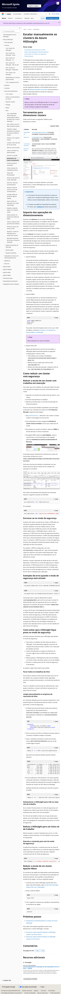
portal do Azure (33, 415)
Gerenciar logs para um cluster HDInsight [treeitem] (13, 179)
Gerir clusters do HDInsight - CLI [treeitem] (10, 59)
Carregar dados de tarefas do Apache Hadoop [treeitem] (12, 196)
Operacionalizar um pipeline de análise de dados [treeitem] (13, 217)
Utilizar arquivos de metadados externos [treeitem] (12, 169)
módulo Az (40, 207)
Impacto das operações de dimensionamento (36, 52)
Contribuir (43, 990)
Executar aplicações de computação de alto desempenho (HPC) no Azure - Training (41, 967)
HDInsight (36, 29)
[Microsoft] (3, 14)
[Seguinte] (46, 14)
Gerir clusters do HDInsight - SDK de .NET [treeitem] (12, 64)
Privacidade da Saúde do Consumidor (11, 993)
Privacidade (51, 990)
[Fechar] (19, 28)
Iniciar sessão (55, 14)
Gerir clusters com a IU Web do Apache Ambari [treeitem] (13, 125)
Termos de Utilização (29, 993)
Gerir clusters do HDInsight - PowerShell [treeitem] (12, 68)
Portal (42, 18)
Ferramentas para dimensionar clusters (35, 50)
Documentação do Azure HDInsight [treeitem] (9, 35)
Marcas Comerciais (42, 993)
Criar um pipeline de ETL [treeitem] (12, 82)
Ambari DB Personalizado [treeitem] (10, 174)
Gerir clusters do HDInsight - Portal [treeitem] (10, 54)
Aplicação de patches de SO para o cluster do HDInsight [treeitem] (13, 240)
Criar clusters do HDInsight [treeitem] (10, 49)
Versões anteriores (27, 990)
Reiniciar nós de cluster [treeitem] (13, 147)
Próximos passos (28, 56)
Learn (24, 29)
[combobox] (11, 31)
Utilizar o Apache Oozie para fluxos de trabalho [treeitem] (13, 223)
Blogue (36, 990)
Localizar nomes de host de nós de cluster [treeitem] (13, 143)
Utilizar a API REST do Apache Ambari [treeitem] (12, 151)
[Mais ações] (58, 29)
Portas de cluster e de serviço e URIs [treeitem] (13, 227)
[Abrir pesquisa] (49, 14)
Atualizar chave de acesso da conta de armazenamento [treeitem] (12, 189)
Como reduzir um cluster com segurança (35, 54)
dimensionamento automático (39, 89)
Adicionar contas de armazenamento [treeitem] (12, 183)
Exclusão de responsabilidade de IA (10, 990)
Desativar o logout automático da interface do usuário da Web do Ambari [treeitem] (13, 132)
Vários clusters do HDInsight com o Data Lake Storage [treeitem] (13, 203)
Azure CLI (26, 137)
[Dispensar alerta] (58, 3)
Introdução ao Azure (52, 18)
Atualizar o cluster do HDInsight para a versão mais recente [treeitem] (12, 233)
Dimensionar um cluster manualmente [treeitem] (13, 159)
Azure (29, 29)
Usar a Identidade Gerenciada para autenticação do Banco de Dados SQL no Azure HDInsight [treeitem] (13, 117)
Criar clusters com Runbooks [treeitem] (10, 73)
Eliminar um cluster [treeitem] (12, 155)
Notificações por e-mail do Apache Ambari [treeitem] (13, 78)
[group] (41, 585)
